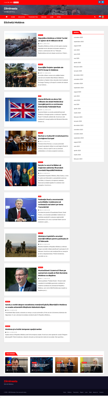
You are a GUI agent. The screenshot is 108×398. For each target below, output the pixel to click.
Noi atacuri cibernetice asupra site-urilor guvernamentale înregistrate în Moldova (40, 365)
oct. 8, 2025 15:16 (38, 370)
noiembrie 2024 (78, 79)
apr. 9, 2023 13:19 (44, 43)
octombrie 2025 (78, 37)
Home (13, 17)
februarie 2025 (78, 66)
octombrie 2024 (78, 83)
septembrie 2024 (79, 87)
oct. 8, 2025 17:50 (13, 370)
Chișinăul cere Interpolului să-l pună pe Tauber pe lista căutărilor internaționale (91, 365)
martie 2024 (77, 113)
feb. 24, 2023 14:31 (45, 141)
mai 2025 (76, 58)
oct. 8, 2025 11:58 (88, 370)
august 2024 (77, 92)
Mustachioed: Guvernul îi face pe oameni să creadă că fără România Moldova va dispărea (52, 273)
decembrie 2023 (78, 125)
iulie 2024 (77, 96)
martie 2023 (77, 154)
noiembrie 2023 (78, 129)
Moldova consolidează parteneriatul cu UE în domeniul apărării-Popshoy (66, 365)
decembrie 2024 (78, 75)
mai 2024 (76, 104)
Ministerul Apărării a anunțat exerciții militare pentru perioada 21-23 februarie (53, 238)
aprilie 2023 (77, 150)
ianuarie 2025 (78, 71)
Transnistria (33, 17)
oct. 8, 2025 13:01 (63, 370)
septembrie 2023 (79, 138)
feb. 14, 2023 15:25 (12, 332)
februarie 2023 (78, 159)
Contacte (101, 392)
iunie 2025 (77, 54)
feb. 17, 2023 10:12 (45, 278)
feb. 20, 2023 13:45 (45, 210)
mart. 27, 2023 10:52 (45, 73)
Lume (51, 17)
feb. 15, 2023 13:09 (12, 310)
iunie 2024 (77, 100)
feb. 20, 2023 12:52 (45, 244)
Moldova (21, 17)
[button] (95, 17)
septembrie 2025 (79, 41)
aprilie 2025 (77, 62)
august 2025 (77, 45)
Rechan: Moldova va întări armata (16, 366)
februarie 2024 (78, 117)
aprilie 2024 (77, 108)
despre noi (95, 392)
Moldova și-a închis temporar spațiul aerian (23, 329)
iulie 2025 (77, 50)
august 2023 (77, 142)
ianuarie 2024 (78, 121)
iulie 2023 (77, 146)
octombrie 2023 (78, 133)
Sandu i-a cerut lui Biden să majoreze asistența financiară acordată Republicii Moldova (50, 167)
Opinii (59, 17)
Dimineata (10, 8)
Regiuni (43, 17)
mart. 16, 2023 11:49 (45, 109)
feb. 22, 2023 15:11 (45, 173)
